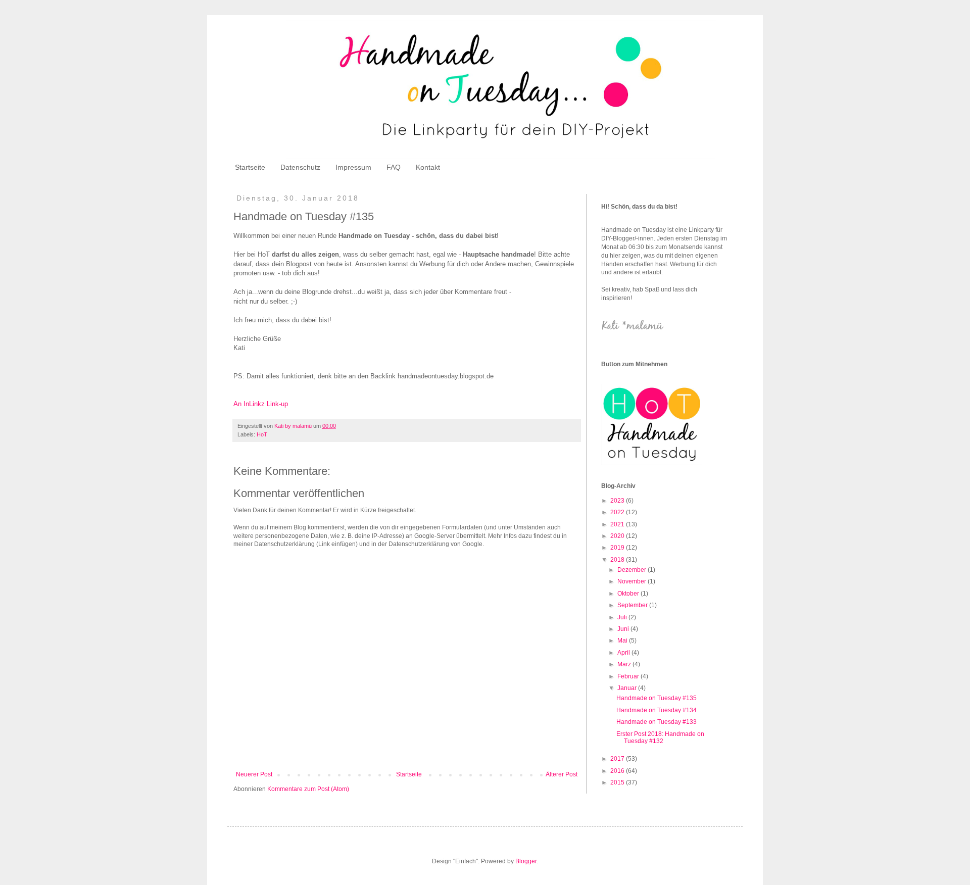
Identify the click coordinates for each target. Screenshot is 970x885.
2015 (618, 782)
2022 (618, 512)
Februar (629, 676)
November (632, 581)
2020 (618, 535)
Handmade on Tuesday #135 (656, 698)
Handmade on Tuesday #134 (656, 710)
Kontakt (428, 167)
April (624, 652)
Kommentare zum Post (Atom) (308, 789)
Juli (622, 617)
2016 (618, 770)
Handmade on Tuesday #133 (656, 721)
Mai (623, 640)
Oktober (629, 593)
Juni (623, 628)
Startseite (250, 167)
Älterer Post (561, 774)
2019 (618, 547)
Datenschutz (300, 167)
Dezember (632, 569)
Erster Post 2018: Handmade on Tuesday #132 (660, 737)
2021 (618, 524)
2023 (618, 500)
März (625, 664)
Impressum (353, 167)
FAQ (393, 167)
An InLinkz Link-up (260, 404)
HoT (262, 434)
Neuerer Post (254, 774)
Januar (627, 688)
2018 (618, 559)
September (633, 605)
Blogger (526, 861)
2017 (618, 758)
